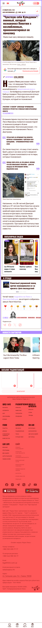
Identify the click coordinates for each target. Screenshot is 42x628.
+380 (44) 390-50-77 (10, 556)
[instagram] (12, 484)
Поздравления (19, 431)
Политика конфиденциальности (20, 456)
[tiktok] (29, 484)
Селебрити (6, 410)
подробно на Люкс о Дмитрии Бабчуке (17, 298)
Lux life (6, 444)
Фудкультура (6, 438)
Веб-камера (6, 453)
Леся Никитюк (22, 317)
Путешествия (19, 437)
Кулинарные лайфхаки (6, 434)
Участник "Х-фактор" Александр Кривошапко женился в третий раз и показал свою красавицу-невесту (20, 109)
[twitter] (15, 325)
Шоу (4, 413)
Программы (6, 450)
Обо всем (18, 428)
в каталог (21, 391)
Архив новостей (20, 476)
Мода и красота (32, 405)
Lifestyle (19, 425)
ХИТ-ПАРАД (32, 437)
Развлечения (20, 404)
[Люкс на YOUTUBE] (8, 3)
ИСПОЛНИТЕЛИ (32, 431)
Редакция (18, 479)
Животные (18, 410)
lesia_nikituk (21, 64)
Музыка (5, 419)
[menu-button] (4, 3)
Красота (31, 409)
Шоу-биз (5, 317)
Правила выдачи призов (20, 469)
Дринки (5, 431)
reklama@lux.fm (9, 570)
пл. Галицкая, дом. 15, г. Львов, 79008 (17, 576)
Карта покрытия (7, 456)
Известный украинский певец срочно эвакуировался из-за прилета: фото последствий (23, 285)
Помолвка (31, 317)
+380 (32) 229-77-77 (10, 549)
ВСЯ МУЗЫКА (32, 428)
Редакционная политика (19, 465)
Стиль (30, 412)
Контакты (18, 473)
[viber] (20, 325)
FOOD (5, 425)
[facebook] (10, 325)
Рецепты (5, 428)
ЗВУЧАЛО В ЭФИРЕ (33, 434)
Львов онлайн (7, 459)
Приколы (18, 407)
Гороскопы (18, 413)
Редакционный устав (19, 461)
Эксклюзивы (6, 416)
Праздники (18, 416)
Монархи (5, 407)
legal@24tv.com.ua (10, 563)
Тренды (31, 415)
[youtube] (35, 484)
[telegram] (4, 325)
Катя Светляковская (9, 12)
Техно (17, 434)
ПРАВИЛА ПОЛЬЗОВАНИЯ (19, 448)
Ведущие (5, 447)
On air (31, 425)
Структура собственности (20, 452)
